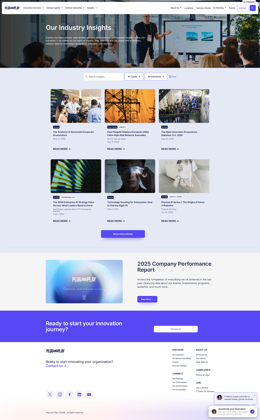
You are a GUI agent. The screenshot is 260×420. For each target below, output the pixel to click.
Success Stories (179, 365)
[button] (249, 2)
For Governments (179, 386)
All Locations (178, 355)
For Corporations (179, 382)
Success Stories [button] (203, 8)
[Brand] (79, 351)
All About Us (201, 355)
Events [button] (232, 8)
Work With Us (202, 362)
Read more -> (62, 149)
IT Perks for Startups (205, 391)
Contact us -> (56, 366)
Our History (201, 358)
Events (175, 362)
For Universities (179, 389)
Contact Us (176, 329)
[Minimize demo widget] (256, 406)
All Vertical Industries (181, 358)
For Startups (177, 378)
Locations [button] (188, 8)
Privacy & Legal (203, 375)
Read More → (147, 299)
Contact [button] (242, 8)
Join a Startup (202, 387)
